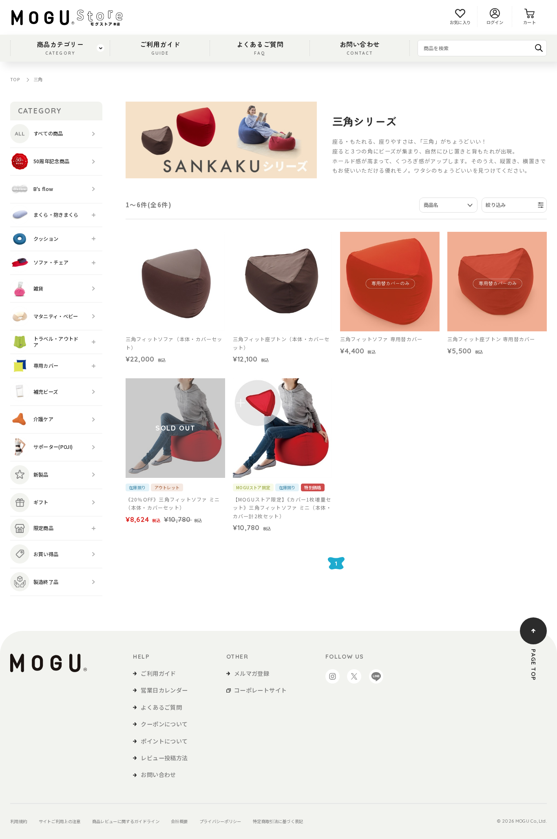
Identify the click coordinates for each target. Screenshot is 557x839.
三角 (38, 79)
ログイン (494, 22)
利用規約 (18, 821)
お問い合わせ (360, 47)
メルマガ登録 (251, 673)
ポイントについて (164, 741)
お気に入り (460, 22)
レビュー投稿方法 (164, 758)
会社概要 (179, 821)
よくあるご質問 (260, 47)
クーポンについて (164, 724)
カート (529, 22)
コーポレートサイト (260, 690)
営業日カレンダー (164, 690)
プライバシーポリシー (220, 821)
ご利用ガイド (160, 47)
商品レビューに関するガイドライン (125, 821)
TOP (15, 79)
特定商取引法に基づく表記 (278, 821)
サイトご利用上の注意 (60, 821)
